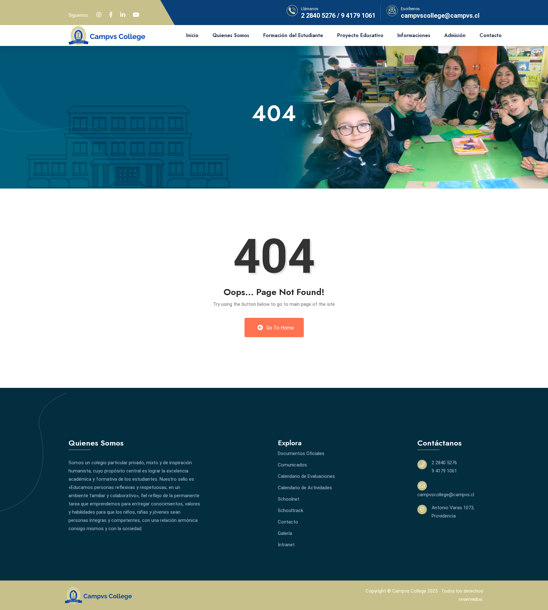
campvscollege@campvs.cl (440, 15)
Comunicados (292, 465)
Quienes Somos (230, 35)
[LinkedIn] (122, 15)
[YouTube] (136, 15)
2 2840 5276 (444, 463)
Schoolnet (288, 499)
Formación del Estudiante (293, 35)
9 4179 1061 (444, 471)
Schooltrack (290, 510)
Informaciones (413, 35)
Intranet (286, 545)
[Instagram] (98, 15)
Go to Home (279, 328)
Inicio (192, 35)
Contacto (491, 35)
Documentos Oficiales (301, 453)
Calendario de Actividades (305, 488)
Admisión (455, 35)
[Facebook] (111, 15)
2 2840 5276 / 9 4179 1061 (338, 15)
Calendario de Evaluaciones (306, 476)
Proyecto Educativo (360, 35)
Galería (285, 533)
